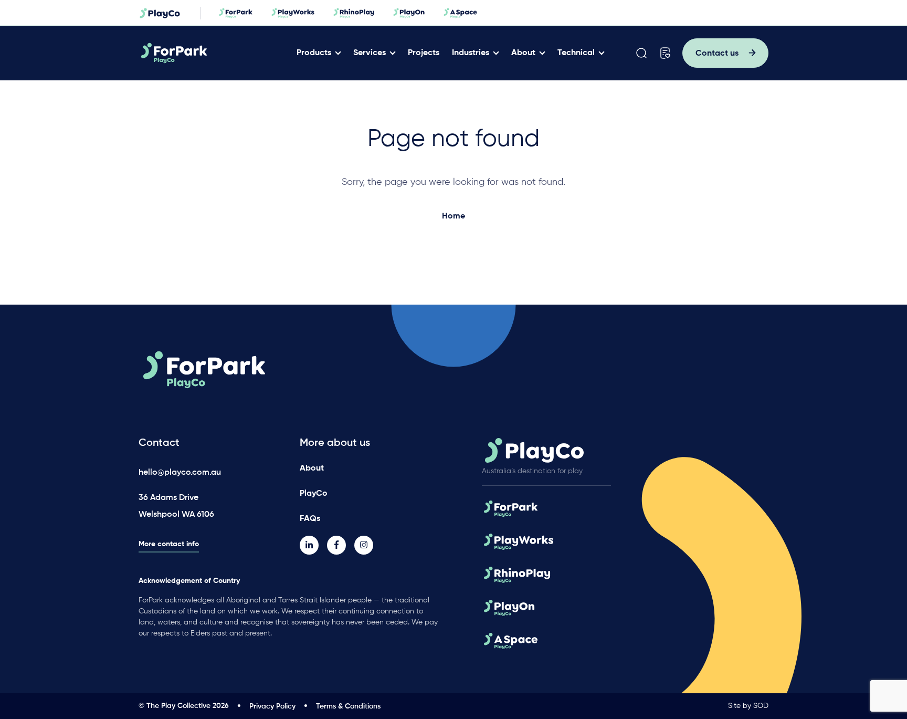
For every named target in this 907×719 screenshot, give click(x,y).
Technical (576, 53)
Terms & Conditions (348, 706)
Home (453, 216)
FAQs (310, 519)
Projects (423, 53)
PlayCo (314, 493)
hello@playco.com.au (180, 472)
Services (369, 53)
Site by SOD (748, 706)
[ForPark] (214, 53)
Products (314, 53)
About (523, 53)
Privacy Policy (272, 706)
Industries (470, 53)
